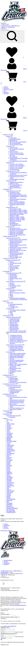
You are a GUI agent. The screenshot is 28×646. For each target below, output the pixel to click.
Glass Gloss (9, 484)
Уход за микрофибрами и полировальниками (16, 185)
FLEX (8, 474)
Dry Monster (10, 460)
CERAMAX (10, 446)
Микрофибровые (14, 223)
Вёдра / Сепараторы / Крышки (17, 292)
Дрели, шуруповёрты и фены (17, 354)
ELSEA (8, 464)
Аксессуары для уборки (16, 409)
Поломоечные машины (15, 370)
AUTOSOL (9, 436)
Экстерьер (9, 146)
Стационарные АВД (15, 318)
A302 (8, 422)
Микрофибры (13, 274)
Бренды (5, 418)
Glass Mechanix (10, 485)
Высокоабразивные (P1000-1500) (18, 195)
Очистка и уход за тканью (16, 164)
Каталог (6, 526)
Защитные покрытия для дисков (18, 250)
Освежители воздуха (12, 171)
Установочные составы (15, 263)
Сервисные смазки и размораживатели (15, 391)
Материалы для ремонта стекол (17, 234)
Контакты (6, 92)
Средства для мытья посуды (17, 408)
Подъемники (13, 369)
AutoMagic (9, 434)
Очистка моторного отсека (16, 153)
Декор (11, 312)
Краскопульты (13, 362)
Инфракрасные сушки (15, 368)
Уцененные (9, 412)
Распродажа (7, 410)
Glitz (8, 488)
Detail (8, 456)
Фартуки (12, 283)
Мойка (8, 136)
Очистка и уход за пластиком (17, 165)
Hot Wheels (9, 503)
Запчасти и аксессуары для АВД (18, 330)
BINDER (9, 440)
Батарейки (12, 372)
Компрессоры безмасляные (16, 356)
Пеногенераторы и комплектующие (14, 328)
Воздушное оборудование (16, 361)
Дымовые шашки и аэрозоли (17, 179)
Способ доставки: (19, 636)
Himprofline (9, 500)
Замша (11, 280)
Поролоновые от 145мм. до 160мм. (18, 212)
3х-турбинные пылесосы (16, 338)
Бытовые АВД (13, 322)
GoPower (9, 489)
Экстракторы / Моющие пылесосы (18, 340)
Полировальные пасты (12, 191)
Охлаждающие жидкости (16, 389)
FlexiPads (9, 476)
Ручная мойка (13, 137)
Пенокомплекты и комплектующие (14, 326)
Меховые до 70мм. (14, 215)
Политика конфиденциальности (18, 605)
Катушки (12, 358)
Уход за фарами (13, 157)
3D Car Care (10, 419)
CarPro (8, 444)
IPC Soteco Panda (11, 511)
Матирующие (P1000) (15, 193)
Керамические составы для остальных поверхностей (16, 253)
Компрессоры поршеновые (16, 357)
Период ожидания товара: (7, 617)
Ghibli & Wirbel (10, 482)
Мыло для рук (13, 404)
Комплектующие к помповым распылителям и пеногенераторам (18, 298)
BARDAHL (10, 437)
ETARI (8, 468)
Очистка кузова (14, 147)
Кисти (11, 294)
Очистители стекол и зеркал (17, 402)
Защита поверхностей (9, 236)
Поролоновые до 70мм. (15, 208)
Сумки (11, 314)
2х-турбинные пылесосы (16, 336)
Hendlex (9, 497)
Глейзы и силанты (14, 243)
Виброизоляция (14, 378)
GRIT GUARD (10, 491)
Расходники (7, 271)
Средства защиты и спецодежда (15, 281)
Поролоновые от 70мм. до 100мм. (18, 210)
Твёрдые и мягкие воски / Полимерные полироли (16, 241)
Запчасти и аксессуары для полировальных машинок (16, 348)
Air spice (9, 425)
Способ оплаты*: (19, 632)
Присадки (12, 388)
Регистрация (4, 70)
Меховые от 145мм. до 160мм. (17, 219)
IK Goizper (9, 505)
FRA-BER (9, 478)
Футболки (12, 305)
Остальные (12, 222)
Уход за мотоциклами (15, 143)
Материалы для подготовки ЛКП (18, 229)
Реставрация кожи (14, 169)
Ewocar (8, 470)
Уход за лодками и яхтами (16, 144)
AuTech (8, 432)
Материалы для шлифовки (16, 233)
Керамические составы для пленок (18, 247)
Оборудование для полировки (14, 344)
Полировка (7, 189)
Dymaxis (9, 461)
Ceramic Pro (9, 448)
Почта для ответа (5, 614)
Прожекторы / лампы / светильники (15, 366)
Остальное (9, 226)
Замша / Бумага (13, 275)
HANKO (9, 495)
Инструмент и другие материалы (18, 382)
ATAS (8, 430)
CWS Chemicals (10, 453)
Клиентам (6, 88)
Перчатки (12, 284)
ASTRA (9, 429)
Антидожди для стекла (15, 248)
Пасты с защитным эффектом (17, 201)
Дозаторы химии (14, 324)
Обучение (6, 93)
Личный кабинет (8, 560)
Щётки (11, 295)
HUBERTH (9, 504)
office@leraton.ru (5, 573)
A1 (7, 421)
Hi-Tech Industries (11, 499)
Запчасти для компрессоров (17, 360)
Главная (6, 86)
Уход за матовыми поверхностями (18, 161)
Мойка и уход (7, 134)
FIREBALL (9, 473)
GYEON (9, 493)
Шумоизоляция (7, 375)
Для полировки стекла (15, 225)
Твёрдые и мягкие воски (16, 257)
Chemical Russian (11, 450)
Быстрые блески (14, 255)
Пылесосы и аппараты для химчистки (16, 332)
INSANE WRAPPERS (12, 508)
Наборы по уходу (14, 183)
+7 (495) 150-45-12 (5, 25)
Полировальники (11, 207)
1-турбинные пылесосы (16, 335)
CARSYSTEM (10, 445)
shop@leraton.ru (4, 572)
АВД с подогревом (14, 321)
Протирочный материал (13, 273)
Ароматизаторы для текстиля (17, 400)
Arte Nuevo (9, 427)
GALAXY (9, 481)
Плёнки (12, 261)
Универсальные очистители (17, 401)
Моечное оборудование (13, 317)
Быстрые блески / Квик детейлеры (18, 239)
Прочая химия (10, 180)
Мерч (5, 301)
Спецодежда (13, 287)
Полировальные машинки (16, 346)
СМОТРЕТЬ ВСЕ (11, 512)
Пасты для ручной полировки (17, 203)
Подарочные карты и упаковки (17, 310)
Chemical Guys (10, 449)
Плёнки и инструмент (9, 258)
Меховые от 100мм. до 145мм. (17, 218)
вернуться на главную (6, 530)
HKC (8, 501)
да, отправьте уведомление (7, 626)
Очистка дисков (14, 151)
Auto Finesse (10, 433)
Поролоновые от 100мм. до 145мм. (18, 211)
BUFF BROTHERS (11, 441)
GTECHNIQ (10, 492)
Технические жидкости (9, 383)
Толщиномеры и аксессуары (17, 350)
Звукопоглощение (14, 379)
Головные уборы (14, 306)
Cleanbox (9, 452)
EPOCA (9, 466)
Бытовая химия (7, 394)
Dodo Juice (9, 457)
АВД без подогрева (14, 320)
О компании (7, 525)
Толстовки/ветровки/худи (16, 304)
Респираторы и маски (15, 285)
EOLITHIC (9, 465)
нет (15, 626)
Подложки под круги (15, 228)
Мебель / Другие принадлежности (18, 364)
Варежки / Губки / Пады (16, 278)
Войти (25, 68)
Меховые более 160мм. (15, 221)
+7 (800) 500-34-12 (15, 25)
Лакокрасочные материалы (16, 182)
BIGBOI (9, 438)
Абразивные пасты (14, 192)
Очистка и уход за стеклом (16, 166)
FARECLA (9, 472)
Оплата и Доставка (8, 89)
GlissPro (9, 487)
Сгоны (11, 296)
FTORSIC (9, 480)
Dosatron (9, 458)
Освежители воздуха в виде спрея (18, 175)
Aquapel (9, 426)
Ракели (11, 264)
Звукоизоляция (13, 381)
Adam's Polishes (10, 423)
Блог (5, 90)
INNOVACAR (10, 507)
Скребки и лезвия (14, 268)
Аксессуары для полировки (17, 230)
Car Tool (9, 442)
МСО (11, 373)
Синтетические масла (15, 387)
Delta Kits (9, 454)
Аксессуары (13, 311)
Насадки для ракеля (15, 265)
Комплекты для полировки (16, 232)
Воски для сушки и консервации (18, 141)
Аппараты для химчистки (16, 339)
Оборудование (7, 315)
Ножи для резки (14, 267)
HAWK (8, 496)
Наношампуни (13, 140)
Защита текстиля (14, 251)
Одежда (9, 302)
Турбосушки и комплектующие (18, 353)
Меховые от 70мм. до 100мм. (17, 217)
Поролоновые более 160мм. (17, 214)
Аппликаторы (13, 277)
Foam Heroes (10, 477)
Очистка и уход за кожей (16, 168)
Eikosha (8, 462)
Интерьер (9, 162)
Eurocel (8, 469)
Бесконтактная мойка (15, 139)
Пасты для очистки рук (15, 187)
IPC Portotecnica (11, 509)
